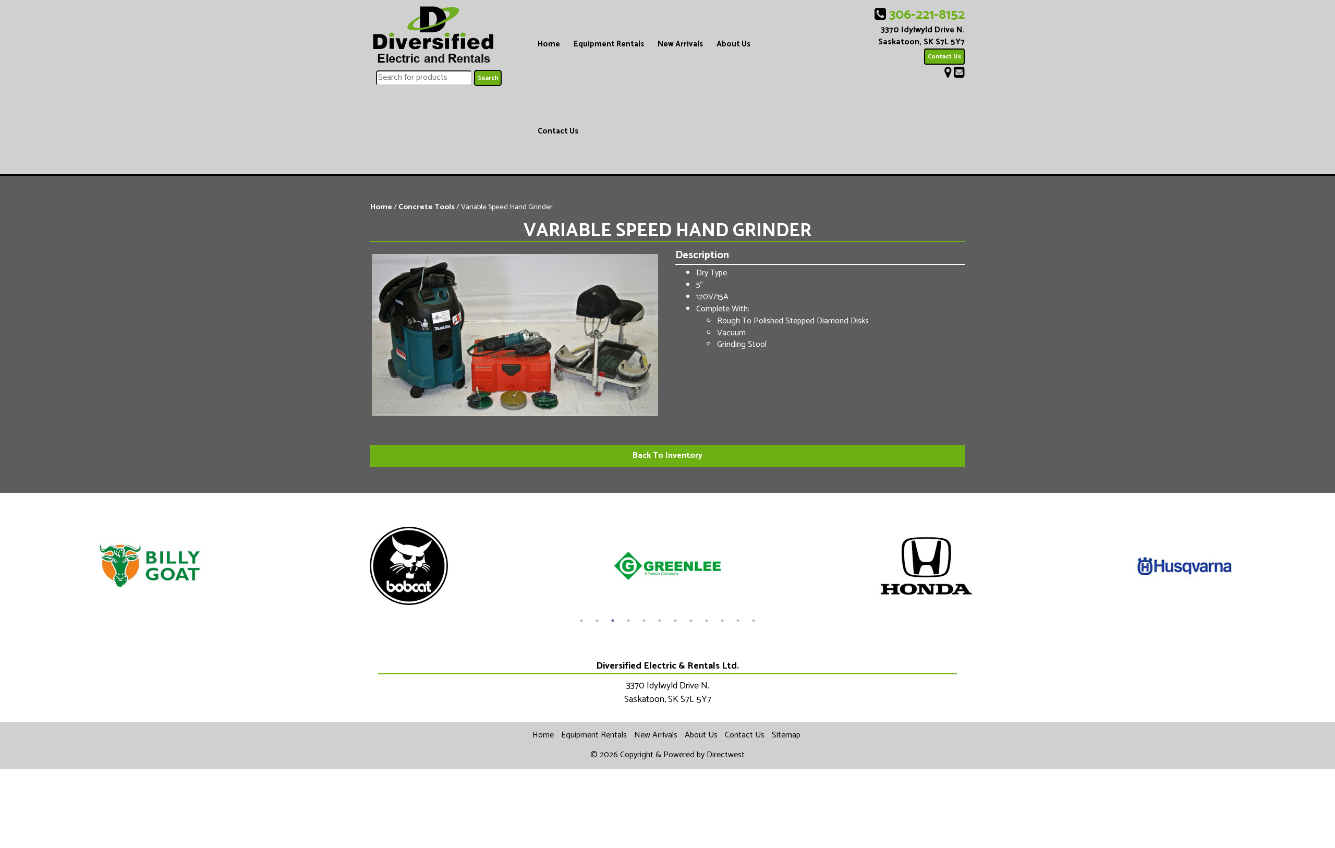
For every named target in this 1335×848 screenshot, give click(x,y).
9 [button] (706, 620)
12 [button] (753, 620)
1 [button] (581, 620)
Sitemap (786, 735)
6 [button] (659, 620)
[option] (150, 566)
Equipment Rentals (609, 44)
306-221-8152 (927, 15)
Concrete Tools (426, 207)
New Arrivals (680, 44)
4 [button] (628, 620)
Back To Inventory (667, 456)
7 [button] (675, 620)
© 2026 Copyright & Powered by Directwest (667, 755)
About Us (733, 44)
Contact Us (558, 131)
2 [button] (597, 620)
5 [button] (644, 620)
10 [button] (722, 620)
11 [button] (738, 620)
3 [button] (613, 620)
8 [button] (691, 620)
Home (549, 44)
